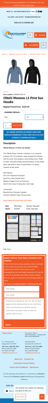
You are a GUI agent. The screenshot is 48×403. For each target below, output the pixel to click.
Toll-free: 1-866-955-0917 (15, 17)
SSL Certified (13, 391)
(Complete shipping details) (24, 138)
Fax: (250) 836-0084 (31, 351)
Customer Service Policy (22, 11)
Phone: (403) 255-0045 (9, 348)
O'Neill (5, 92)
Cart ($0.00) (33, 45)
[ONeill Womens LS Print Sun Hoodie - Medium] (24, 72)
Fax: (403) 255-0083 (8, 351)
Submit (8, 325)
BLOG (33, 11)
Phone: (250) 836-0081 (32, 348)
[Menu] (30, 35)
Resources (34, 367)
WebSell (41, 374)
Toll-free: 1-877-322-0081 (33, 346)
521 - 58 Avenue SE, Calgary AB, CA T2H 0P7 (9, 338)
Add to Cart (17, 125)
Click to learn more (27, 5)
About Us (9, 11)
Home (4, 54)
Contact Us (29, 359)
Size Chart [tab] (7, 207)
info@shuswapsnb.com (33, 17)
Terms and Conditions (18, 367)
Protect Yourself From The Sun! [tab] (32, 207)
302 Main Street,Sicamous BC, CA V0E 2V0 (35, 338)
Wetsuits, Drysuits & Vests (18, 54)
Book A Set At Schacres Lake (24, 22)
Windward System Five (20, 377)
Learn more (21, 397)
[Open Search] (43, 45)
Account (41, 35)
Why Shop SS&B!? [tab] (18, 207)
